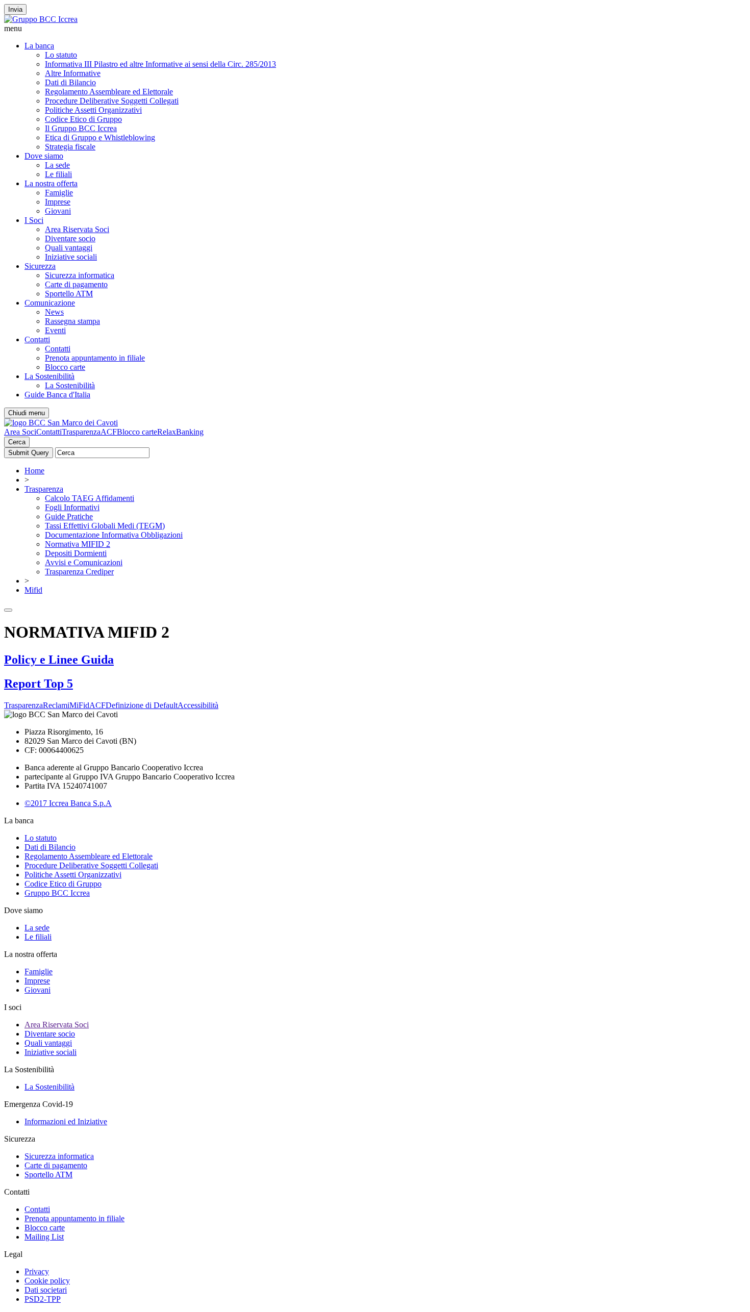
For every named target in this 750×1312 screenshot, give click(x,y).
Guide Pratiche (69, 516)
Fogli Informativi (72, 507)
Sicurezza (40, 266)
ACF (109, 431)
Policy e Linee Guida (59, 659)
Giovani (58, 211)
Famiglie (59, 192)
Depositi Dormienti (76, 553)
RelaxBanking (180, 431)
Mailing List (44, 1236)
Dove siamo (43, 156)
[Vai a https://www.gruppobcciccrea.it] (41, 19)
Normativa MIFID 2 (77, 544)
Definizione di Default (142, 705)
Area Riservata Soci (77, 229)
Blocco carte (65, 367)
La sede (57, 165)
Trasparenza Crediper (79, 571)
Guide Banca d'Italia (57, 394)
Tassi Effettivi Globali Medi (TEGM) (105, 525)
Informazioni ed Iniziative (65, 1121)
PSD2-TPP (42, 1299)
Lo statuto (61, 55)
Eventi (55, 330)
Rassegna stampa (72, 321)
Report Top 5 (38, 683)
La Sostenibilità (49, 376)
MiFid (79, 705)
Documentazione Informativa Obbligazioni (114, 535)
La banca (39, 45)
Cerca (17, 442)
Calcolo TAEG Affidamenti (89, 498)
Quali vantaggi (68, 247)
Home (34, 470)
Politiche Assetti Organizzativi (93, 110)
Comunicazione (49, 302)
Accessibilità (198, 705)
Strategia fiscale (70, 146)
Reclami (56, 705)
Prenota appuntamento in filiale (95, 358)
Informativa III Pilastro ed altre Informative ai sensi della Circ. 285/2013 (160, 64)
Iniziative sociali (71, 257)
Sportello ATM (69, 293)
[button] (375, 28)
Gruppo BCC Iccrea (57, 893)
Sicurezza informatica (79, 275)
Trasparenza (81, 431)
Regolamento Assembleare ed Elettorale (109, 91)
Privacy (36, 1271)
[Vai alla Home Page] (61, 422)
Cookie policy (47, 1280)
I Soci (33, 220)
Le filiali (58, 174)
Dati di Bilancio (70, 82)
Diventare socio (70, 238)
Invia (15, 9)
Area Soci (20, 431)
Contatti (37, 339)
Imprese (57, 201)
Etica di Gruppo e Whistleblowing (100, 137)
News (54, 312)
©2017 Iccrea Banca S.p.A (68, 803)
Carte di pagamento (76, 284)
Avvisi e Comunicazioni (83, 562)
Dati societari (45, 1289)
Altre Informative (73, 73)
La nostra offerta (51, 183)
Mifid (33, 590)
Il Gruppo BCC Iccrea (81, 128)
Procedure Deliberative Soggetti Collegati (112, 100)
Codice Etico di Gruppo (83, 119)
